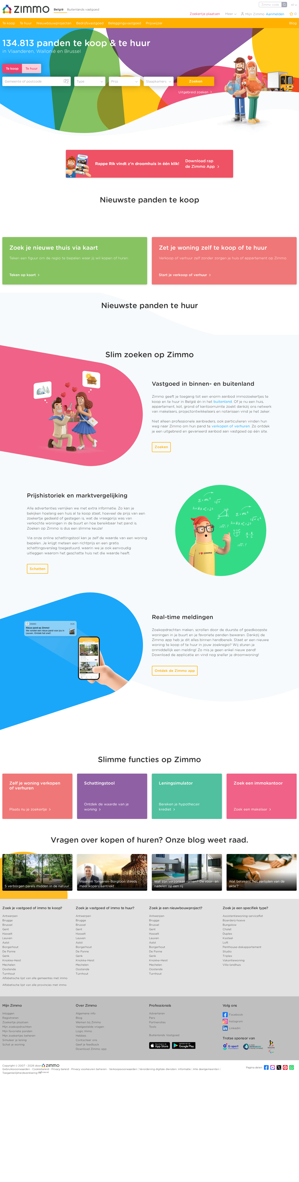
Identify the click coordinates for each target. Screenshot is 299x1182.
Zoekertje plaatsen (205, 14)
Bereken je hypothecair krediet (179, 806)
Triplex (227, 956)
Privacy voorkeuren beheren (89, 1069)
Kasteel (228, 938)
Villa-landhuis (232, 964)
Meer (229, 14)
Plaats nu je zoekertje (28, 809)
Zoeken (195, 81)
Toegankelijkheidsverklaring (19, 1072)
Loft (225, 942)
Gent (5, 929)
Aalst (5, 942)
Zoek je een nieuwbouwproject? (175, 908)
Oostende (9, 969)
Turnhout (8, 973)
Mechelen (8, 964)
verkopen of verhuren (231, 426)
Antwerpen (10, 916)
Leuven (7, 938)
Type (80, 81)
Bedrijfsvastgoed (89, 23)
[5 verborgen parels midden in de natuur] (37, 870)
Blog (293, 23)
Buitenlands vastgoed (83, 9)
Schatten (37, 569)
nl (293, 5)
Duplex (227, 933)
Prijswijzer (154, 23)
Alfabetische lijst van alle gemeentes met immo (35, 978)
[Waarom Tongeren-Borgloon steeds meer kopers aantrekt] (112, 870)
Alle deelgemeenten (206, 1069)
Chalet (227, 929)
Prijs (114, 81)
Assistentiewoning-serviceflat (243, 916)
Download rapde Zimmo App (200, 164)
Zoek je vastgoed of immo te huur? (105, 908)
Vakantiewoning (234, 960)
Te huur (26, 23)
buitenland (223, 402)
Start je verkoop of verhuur (183, 275)
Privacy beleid (60, 1069)
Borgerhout (10, 947)
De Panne (8, 951)
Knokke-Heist (11, 960)
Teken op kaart (23, 275)
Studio (227, 951)
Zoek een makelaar (251, 809)
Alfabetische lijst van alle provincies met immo (34, 985)
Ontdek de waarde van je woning (106, 806)
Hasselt (7, 933)
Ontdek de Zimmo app (175, 671)
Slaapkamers (156, 81)
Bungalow (229, 924)
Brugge (7, 920)
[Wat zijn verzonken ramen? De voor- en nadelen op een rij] (187, 872)
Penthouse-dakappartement (242, 947)
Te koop (8, 23)
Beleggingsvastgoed (124, 23)
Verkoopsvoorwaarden (123, 1069)
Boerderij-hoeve (234, 920)
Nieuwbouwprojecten (53, 23)
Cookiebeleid (41, 1069)
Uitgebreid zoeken (193, 92)
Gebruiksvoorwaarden (16, 1069)
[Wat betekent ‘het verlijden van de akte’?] (262, 872)
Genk (5, 956)
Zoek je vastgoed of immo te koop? (32, 908)
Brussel (7, 924)
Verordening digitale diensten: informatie (165, 1069)
